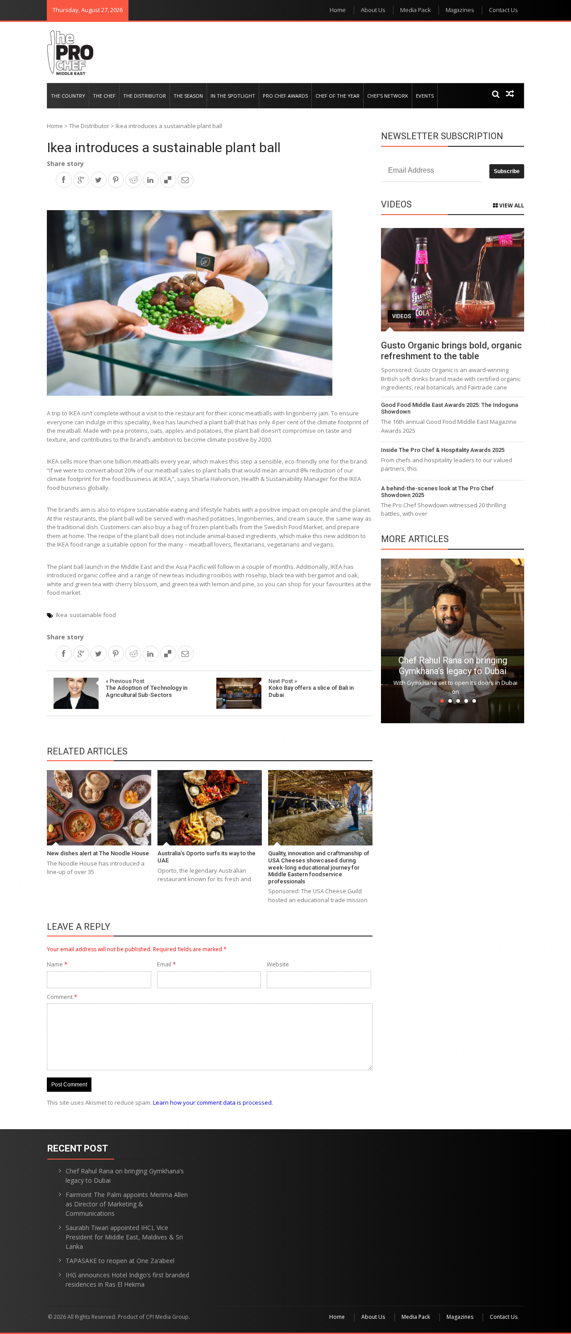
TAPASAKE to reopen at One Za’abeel (120, 1260)
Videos (401, 316)
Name (57, 964)
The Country (68, 95)
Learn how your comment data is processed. (213, 1102)
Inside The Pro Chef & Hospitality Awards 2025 (443, 450)
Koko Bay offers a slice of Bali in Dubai (311, 688)
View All (511, 205)
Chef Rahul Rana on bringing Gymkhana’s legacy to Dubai (452, 665)
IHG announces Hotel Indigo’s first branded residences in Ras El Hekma (127, 1279)
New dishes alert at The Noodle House (98, 853)
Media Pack (415, 10)
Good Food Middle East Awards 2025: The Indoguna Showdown (449, 408)
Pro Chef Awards (285, 95)
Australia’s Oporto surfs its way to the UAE (206, 857)
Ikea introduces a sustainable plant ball (164, 147)
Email (166, 964)
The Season (188, 95)
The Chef (104, 95)
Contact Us (503, 10)
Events (425, 95)
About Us (373, 10)
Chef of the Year (337, 95)
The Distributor (144, 95)
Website (278, 964)
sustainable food (93, 614)
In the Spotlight (233, 95)
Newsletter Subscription (442, 136)
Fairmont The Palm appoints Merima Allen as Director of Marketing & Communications (127, 1204)
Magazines (460, 10)
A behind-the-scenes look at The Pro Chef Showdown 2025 (437, 492)
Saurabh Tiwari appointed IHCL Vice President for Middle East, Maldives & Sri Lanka (124, 1237)
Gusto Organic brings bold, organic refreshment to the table (451, 350)
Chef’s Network (387, 95)
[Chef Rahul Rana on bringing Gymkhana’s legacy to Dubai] (452, 640)
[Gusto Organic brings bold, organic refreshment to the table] (452, 279)
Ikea (61, 614)
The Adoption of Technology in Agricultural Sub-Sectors (146, 688)
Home (338, 10)
